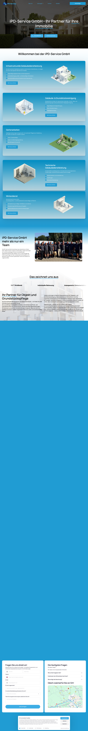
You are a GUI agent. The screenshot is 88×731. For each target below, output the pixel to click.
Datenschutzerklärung (65, 728)
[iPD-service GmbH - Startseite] (9, 3)
